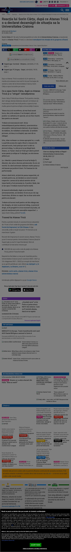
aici (12, 525)
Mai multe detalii (50, 517)
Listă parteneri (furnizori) (7, 540)
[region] (35, 530)
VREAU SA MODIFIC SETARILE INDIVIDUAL (35, 548)
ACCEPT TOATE (35, 545)
